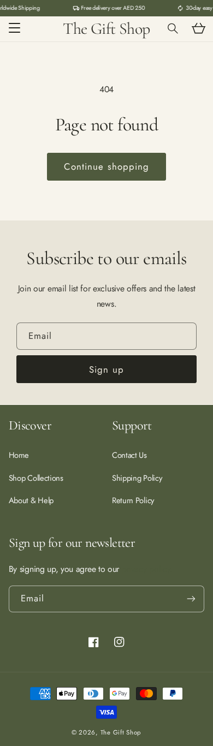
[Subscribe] (191, 599)
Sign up (106, 369)
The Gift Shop (121, 732)
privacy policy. (147, 569)
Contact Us (129, 455)
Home (19, 455)
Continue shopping (106, 166)
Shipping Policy (137, 478)
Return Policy (133, 500)
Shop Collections (36, 478)
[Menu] (14, 28)
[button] (173, 28)
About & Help (31, 500)
